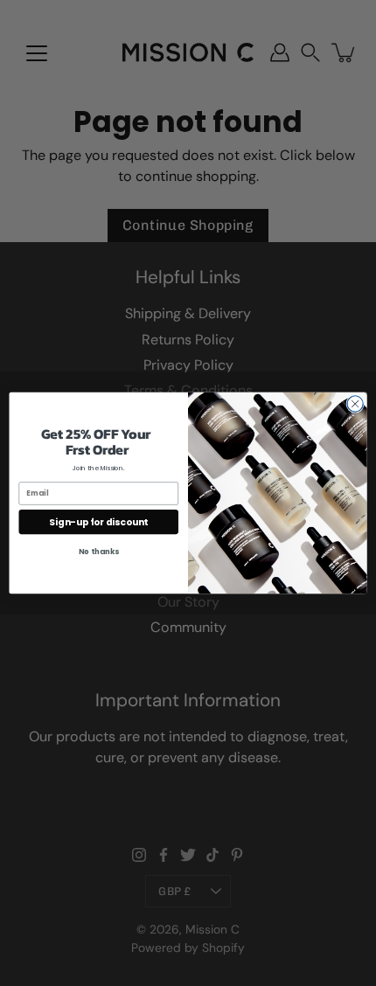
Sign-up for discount (98, 521)
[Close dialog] (355, 404)
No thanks (99, 551)
